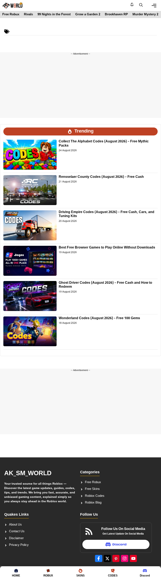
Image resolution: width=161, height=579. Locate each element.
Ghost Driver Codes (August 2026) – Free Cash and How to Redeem (105, 285)
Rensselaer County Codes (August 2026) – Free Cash (101, 177)
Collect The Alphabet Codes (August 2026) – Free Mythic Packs (104, 143)
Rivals (28, 15)
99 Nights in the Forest (54, 15)
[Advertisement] (80, 88)
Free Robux (10, 15)
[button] (141, 5)
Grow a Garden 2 (87, 15)
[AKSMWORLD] (12, 5)
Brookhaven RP (116, 15)
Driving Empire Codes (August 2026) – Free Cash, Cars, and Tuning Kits (106, 214)
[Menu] (154, 5)
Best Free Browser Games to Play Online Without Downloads (107, 248)
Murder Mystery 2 (145, 15)
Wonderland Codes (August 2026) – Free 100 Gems (99, 318)
